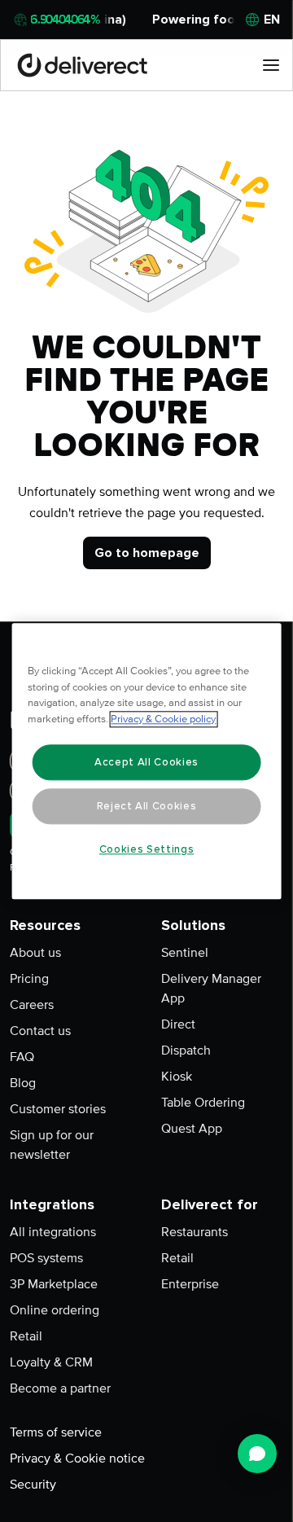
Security (33, 1484)
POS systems (46, 1258)
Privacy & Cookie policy (163, 719)
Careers (32, 1005)
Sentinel (184, 953)
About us (35, 953)
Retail (26, 1336)
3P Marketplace (54, 1284)
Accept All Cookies (146, 762)
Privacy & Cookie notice (77, 1458)
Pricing (29, 979)
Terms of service (56, 1432)
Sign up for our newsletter (52, 1145)
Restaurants (194, 1232)
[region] (146, 761)
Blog (23, 1083)
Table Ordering (203, 1102)
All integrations (53, 1232)
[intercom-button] (257, 1453)
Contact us (40, 1031)
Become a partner (60, 1388)
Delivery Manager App (211, 989)
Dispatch (186, 1050)
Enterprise (190, 1284)
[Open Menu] (271, 65)
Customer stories (58, 1109)
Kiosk (176, 1076)
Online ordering (54, 1310)
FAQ (22, 1057)
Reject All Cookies (147, 806)
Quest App (191, 1129)
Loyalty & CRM (51, 1362)
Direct (178, 1024)
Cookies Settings (147, 849)
